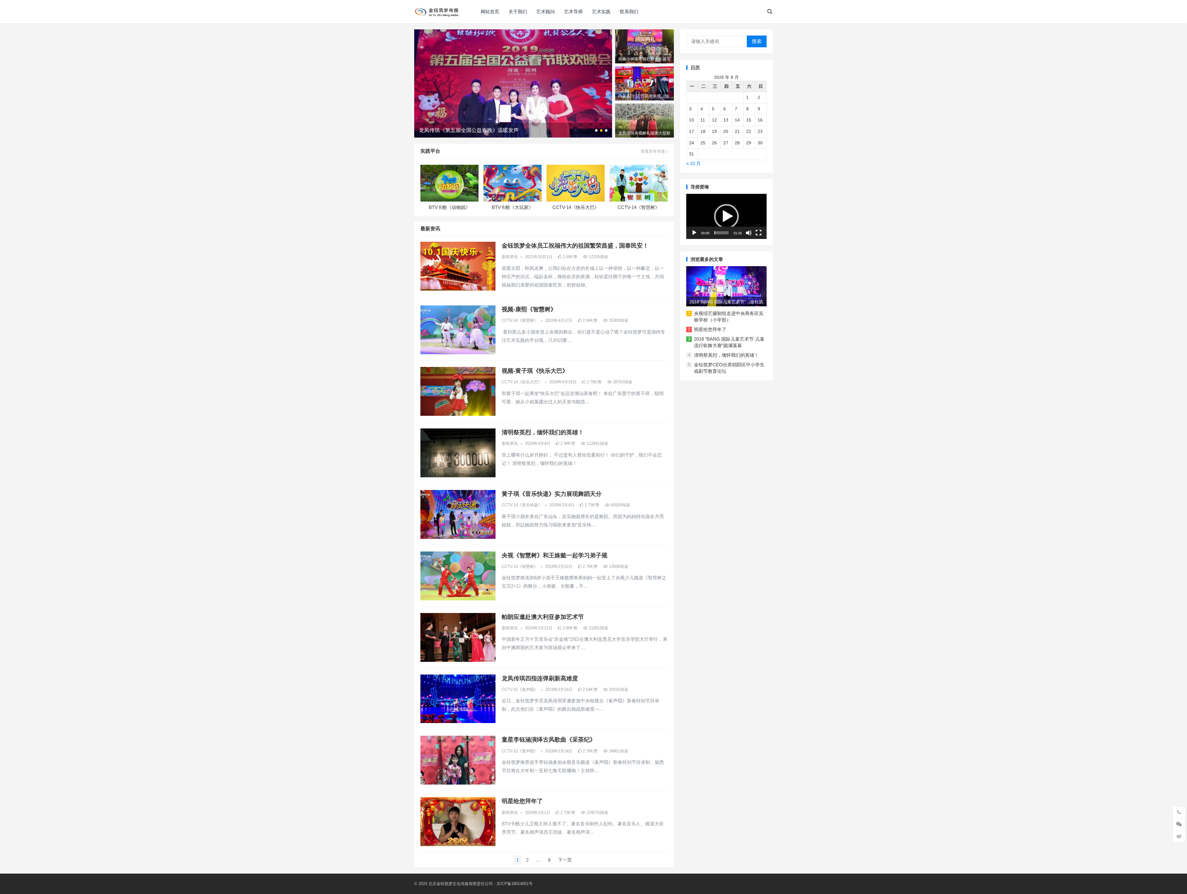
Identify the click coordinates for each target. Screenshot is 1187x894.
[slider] (721, 232)
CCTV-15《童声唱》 (520, 689)
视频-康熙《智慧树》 (529, 309)
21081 (598, 628)
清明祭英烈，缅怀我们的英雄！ (543, 432)
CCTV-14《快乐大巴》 (575, 207)
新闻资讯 (510, 256)
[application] (726, 216)
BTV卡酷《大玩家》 (512, 207)
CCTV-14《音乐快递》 (522, 505)
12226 (598, 256)
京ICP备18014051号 (514, 883)
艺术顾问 (545, 11)
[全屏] (758, 233)
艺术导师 (573, 11)
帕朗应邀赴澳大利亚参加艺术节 (543, 617)
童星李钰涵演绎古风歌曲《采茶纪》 (549, 739)
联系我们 (629, 11)
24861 (618, 751)
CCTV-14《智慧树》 (639, 207)
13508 (618, 566)
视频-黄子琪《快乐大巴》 (535, 371)
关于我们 (517, 11)
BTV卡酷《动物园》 (449, 207)
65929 (620, 505)
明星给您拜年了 (522, 801)
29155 (618, 689)
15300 (618, 320)
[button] (726, 216)
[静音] (749, 233)
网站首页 (490, 11)
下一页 (565, 859)
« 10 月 (693, 163)
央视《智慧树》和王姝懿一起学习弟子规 (554, 555)
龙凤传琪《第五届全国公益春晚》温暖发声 (469, 130)
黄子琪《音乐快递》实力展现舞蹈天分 (552, 494)
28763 (622, 382)
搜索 (757, 41)
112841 (596, 443)
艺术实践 (601, 11)
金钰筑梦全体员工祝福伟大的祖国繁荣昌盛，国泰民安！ (575, 245)
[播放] (694, 233)
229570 (596, 812)
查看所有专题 (653, 151)
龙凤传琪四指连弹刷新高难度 (540, 678)
